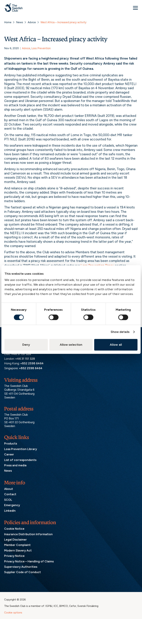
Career (9, 454)
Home (7, 22)
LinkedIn (10, 510)
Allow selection (71, 345)
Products (10, 443)
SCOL (8, 499)
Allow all (116, 345)
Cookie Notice (14, 528)
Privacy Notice (14, 556)
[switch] (54, 317)
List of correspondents (20, 460)
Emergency (12, 505)
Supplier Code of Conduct (22, 572)
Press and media (15, 465)
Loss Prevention (41, 48)
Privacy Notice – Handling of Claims (29, 561)
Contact (10, 494)
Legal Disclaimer (15, 539)
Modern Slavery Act (18, 550)
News (19, 22)
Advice (32, 22)
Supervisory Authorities (20, 566)
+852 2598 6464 (32, 363)
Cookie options (13, 612)
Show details (120, 332)
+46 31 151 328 (21, 354)
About (8, 489)
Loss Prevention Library (20, 449)
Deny (26, 345)
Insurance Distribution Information (28, 534)
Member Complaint (17, 545)
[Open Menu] (135, 8)
